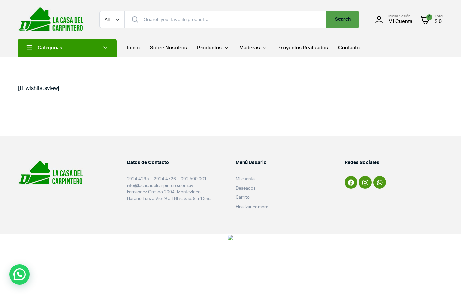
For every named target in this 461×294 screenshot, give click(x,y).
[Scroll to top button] (445, 278)
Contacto (349, 47)
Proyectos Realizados (302, 47)
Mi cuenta (245, 179)
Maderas (249, 47)
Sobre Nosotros (168, 47)
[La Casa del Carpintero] (52, 19)
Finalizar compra (252, 207)
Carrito (243, 197)
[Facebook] (351, 182)
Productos (209, 47)
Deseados (246, 188)
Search (343, 19)
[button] (19, 274)
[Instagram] (365, 182)
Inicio (133, 47)
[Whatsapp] (379, 182)
